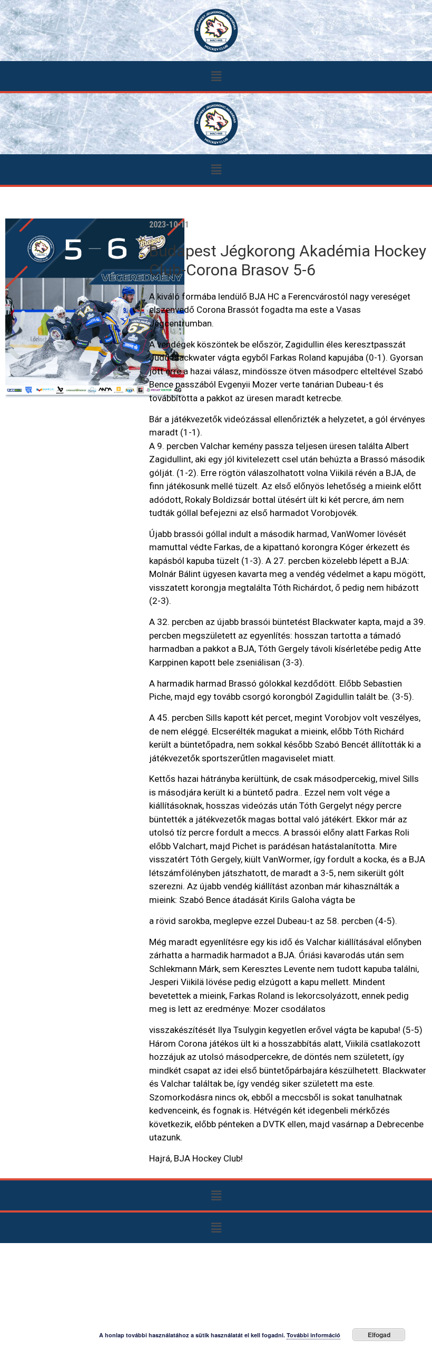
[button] (216, 76)
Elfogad (379, 1334)
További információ (313, 1335)
